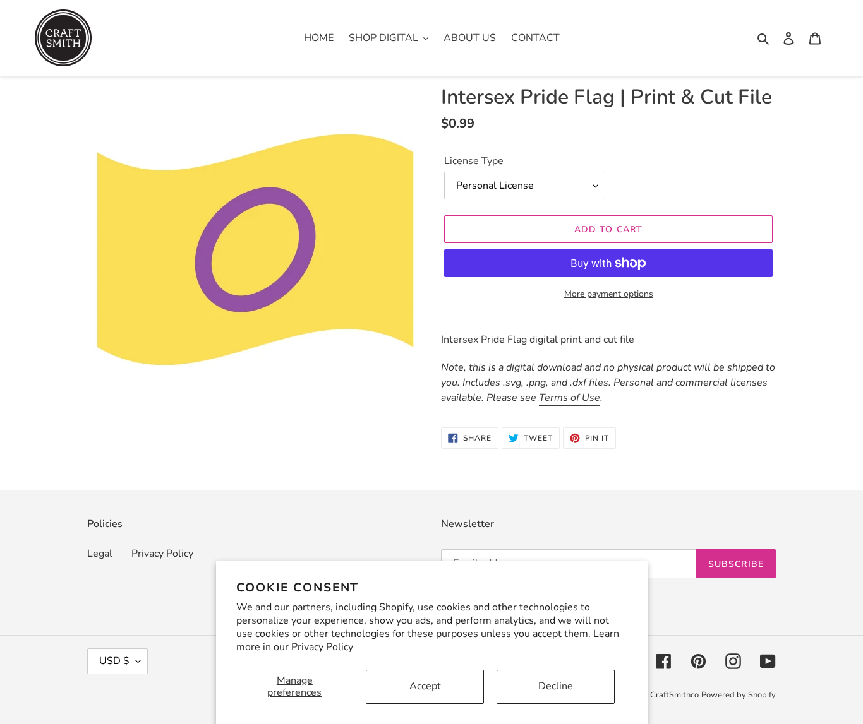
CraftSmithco (674, 695)
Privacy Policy (322, 647)
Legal (99, 554)
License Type (474, 161)
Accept (425, 686)
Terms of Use (569, 398)
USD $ (114, 661)
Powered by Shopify (738, 695)
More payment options (608, 294)
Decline (555, 686)
